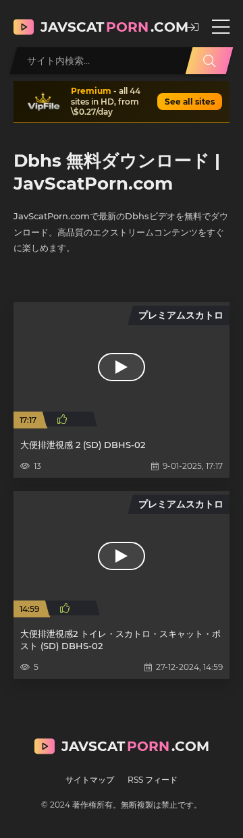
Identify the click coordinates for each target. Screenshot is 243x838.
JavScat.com (107, 27)
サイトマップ (89, 780)
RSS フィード (153, 780)
